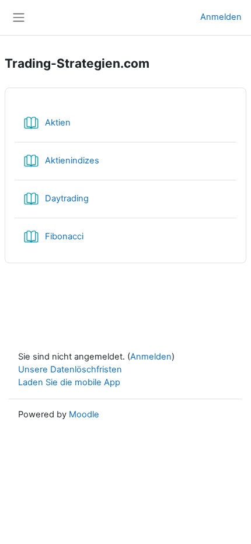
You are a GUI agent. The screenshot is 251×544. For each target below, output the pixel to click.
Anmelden (221, 17)
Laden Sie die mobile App (69, 382)
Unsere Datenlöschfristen (70, 369)
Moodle (84, 414)
